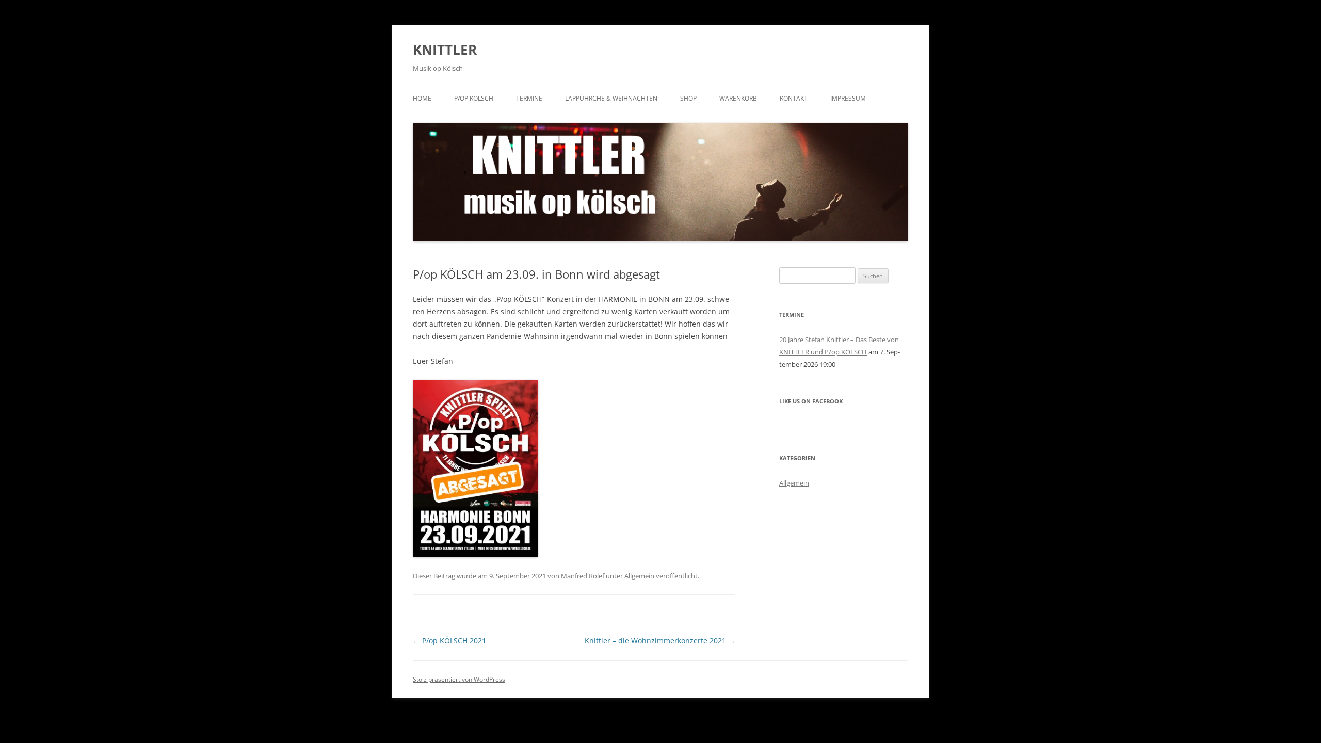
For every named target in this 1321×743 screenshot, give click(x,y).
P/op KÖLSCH (473, 98)
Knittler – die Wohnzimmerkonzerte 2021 (660, 640)
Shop (688, 98)
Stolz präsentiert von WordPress (459, 679)
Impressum (848, 98)
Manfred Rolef (582, 575)
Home (422, 98)
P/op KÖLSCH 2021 (449, 640)
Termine (529, 98)
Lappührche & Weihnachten (611, 98)
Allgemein (639, 575)
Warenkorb (738, 98)
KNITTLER (445, 49)
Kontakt (794, 98)
